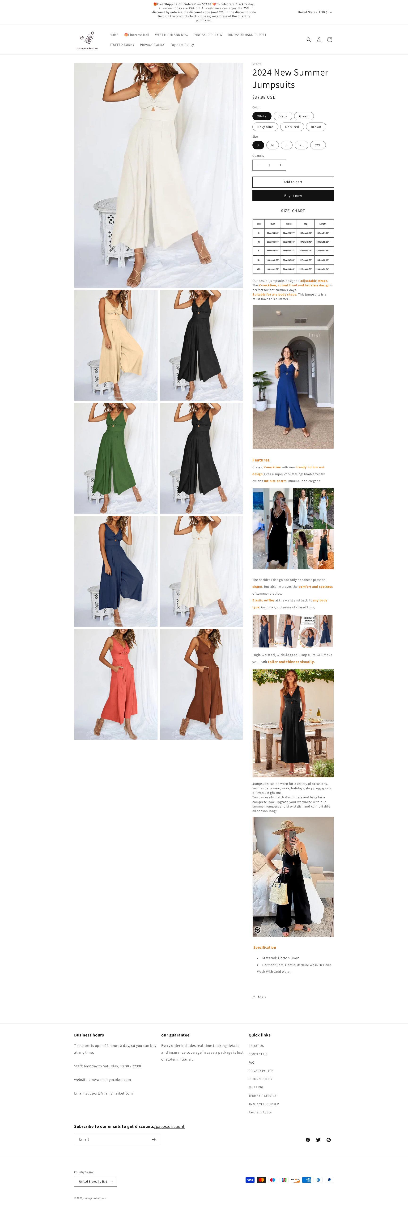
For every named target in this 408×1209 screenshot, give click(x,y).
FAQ (252, 1062)
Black (283, 116)
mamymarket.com (95, 1198)
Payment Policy (260, 1112)
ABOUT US (256, 1046)
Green (304, 116)
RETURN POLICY (261, 1079)
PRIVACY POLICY (261, 1071)
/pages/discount (169, 1126)
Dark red (292, 127)
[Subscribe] (154, 1139)
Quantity (258, 156)
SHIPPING (256, 1087)
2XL (318, 145)
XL (301, 145)
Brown (316, 127)
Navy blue (265, 127)
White (262, 116)
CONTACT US (258, 1054)
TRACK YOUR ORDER (264, 1104)
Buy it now (293, 195)
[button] (309, 39)
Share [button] (262, 996)
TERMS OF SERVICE (263, 1096)
